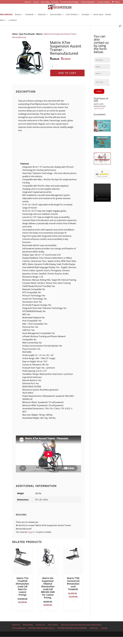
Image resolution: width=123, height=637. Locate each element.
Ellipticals (42, 15)
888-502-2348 (99, 108)
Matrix (39, 34)
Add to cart (67, 72)
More (2, 20)
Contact (36, 2)
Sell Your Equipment (88, 2)
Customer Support (103, 2)
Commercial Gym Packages (69, 2)
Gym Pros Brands (27, 34)
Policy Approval (18, 628)
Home (15, 34)
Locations (13, 20)
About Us (28, 2)
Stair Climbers (71, 15)
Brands (18, 15)
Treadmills (29, 15)
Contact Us (40, 625)
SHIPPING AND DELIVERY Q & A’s (41, 628)
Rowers (108, 15)
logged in (32, 532)
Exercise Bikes (56, 15)
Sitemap (104, 628)
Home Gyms (98, 15)
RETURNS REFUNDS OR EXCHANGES (72, 628)
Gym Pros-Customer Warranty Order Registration (81, 625)
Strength (85, 15)
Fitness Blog (45, 2)
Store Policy (53, 625)
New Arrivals (6, 15)
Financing (54, 2)
